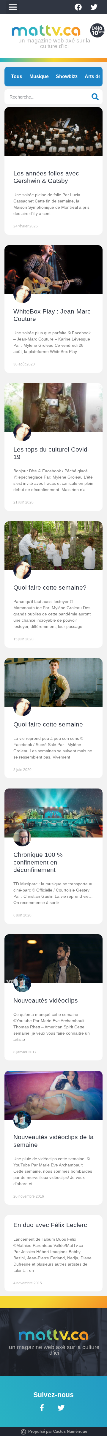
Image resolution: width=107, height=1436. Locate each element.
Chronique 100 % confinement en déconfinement (38, 862)
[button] (12, 7)
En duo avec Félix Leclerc (50, 1224)
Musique (39, 76)
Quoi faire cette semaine (48, 724)
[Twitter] (94, 7)
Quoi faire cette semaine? (49, 587)
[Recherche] (95, 96)
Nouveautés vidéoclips (45, 1000)
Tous (16, 76)
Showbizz (67, 76)
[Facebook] (78, 7)
